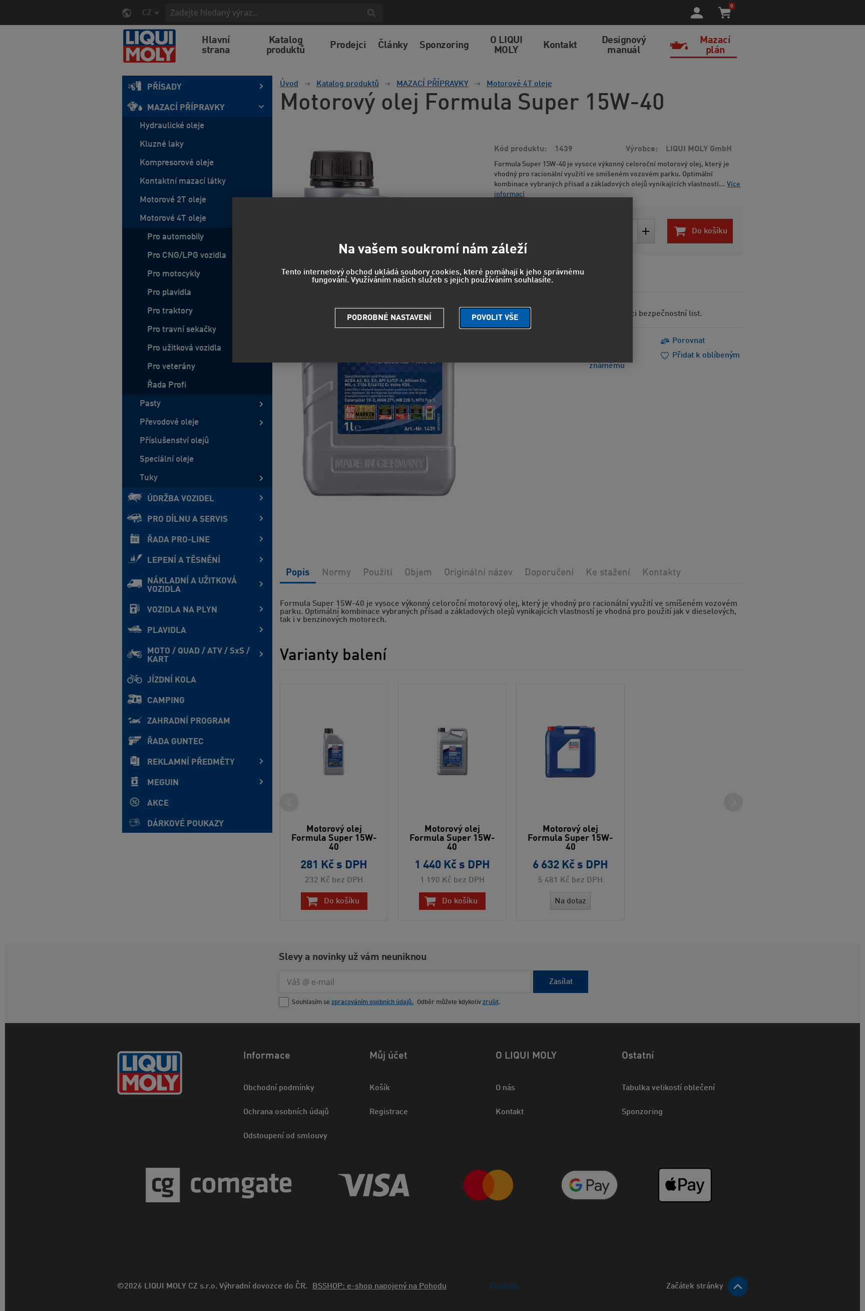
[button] (495, 318)
